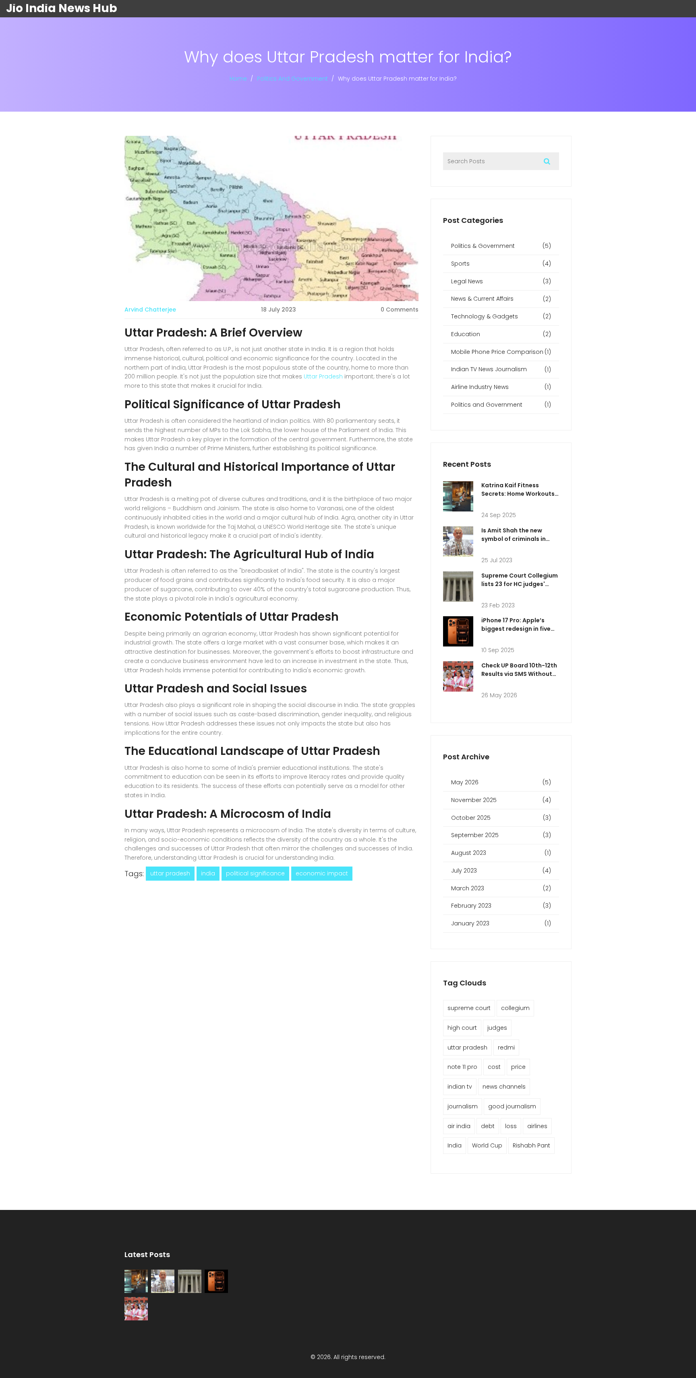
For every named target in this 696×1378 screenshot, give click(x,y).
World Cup (487, 1145)
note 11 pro (462, 1067)
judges (497, 1028)
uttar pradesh (170, 873)
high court (462, 1028)
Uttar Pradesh (323, 376)
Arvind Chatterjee (150, 310)
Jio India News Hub (61, 8)
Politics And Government (292, 79)
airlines (537, 1126)
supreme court (469, 1008)
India (454, 1145)
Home (238, 79)
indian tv (459, 1087)
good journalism (512, 1106)
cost (494, 1067)
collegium (515, 1008)
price (518, 1067)
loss (511, 1126)
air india (458, 1126)
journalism (462, 1106)
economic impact (322, 873)
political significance (255, 873)
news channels (504, 1087)
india (208, 873)
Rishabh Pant (531, 1145)
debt (488, 1126)
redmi (506, 1047)
